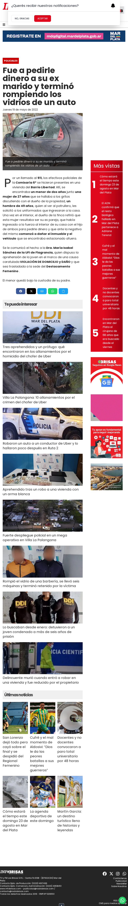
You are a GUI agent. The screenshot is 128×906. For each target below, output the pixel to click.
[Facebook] (105, 874)
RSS (116, 900)
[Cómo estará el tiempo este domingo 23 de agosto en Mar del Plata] (15, 792)
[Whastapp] (125, 874)
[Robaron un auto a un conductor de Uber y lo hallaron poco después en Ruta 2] (43, 424)
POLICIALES (11, 60)
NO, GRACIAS (22, 18)
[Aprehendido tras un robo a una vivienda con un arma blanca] (43, 470)
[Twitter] (111, 874)
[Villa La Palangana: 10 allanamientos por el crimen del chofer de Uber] (43, 378)
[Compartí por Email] (42, 291)
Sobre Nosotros (119, 886)
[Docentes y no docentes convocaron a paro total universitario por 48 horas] (70, 718)
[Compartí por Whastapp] (52, 291)
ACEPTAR (43, 18)
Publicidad (121, 881)
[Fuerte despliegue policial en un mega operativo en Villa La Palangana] (43, 516)
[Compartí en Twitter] (31, 291)
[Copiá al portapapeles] (63, 291)
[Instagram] (118, 874)
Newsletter (121, 883)
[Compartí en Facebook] (20, 291)
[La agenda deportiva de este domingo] (42, 792)
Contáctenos (120, 878)
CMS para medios (108, 903)
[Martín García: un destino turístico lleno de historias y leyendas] (70, 792)
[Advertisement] (107, 105)
